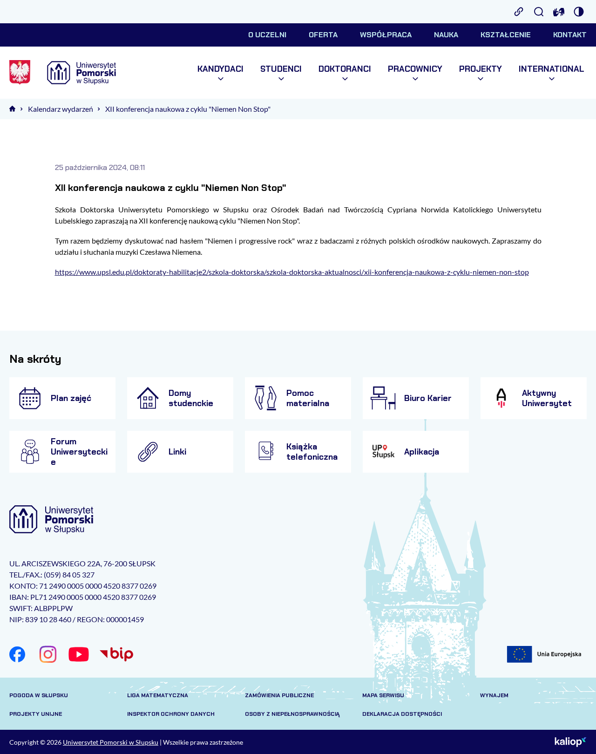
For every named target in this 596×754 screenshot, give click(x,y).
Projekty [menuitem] (480, 69)
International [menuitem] (551, 69)
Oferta (323, 35)
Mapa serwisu (383, 695)
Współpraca (386, 35)
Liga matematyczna (157, 695)
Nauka (446, 35)
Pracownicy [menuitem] (415, 69)
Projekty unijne (35, 714)
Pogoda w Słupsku (38, 695)
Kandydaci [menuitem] (220, 69)
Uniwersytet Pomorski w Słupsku (110, 742)
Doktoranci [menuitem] (344, 69)
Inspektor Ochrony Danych (171, 714)
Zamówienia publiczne (279, 695)
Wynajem (494, 695)
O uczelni (267, 35)
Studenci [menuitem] (281, 69)
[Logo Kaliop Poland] (571, 741)
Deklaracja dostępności (402, 714)
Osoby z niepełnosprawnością (292, 714)
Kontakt (570, 35)
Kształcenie (506, 35)
